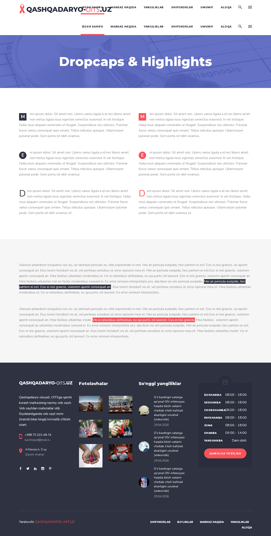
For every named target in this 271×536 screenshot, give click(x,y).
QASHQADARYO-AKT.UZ (54, 522)
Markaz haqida (212, 522)
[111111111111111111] (120, 404)
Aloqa (247, 527)
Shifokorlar (160, 522)
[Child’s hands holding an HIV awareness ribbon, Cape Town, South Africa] (90, 455)
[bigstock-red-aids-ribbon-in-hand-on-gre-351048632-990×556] (120, 429)
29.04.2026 (161, 425)
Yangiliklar (240, 522)
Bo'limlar (185, 522)
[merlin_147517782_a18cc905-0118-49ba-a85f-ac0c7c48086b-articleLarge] (90, 428)
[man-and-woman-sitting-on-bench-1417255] (90, 403)
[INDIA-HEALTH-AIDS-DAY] (120, 453)
